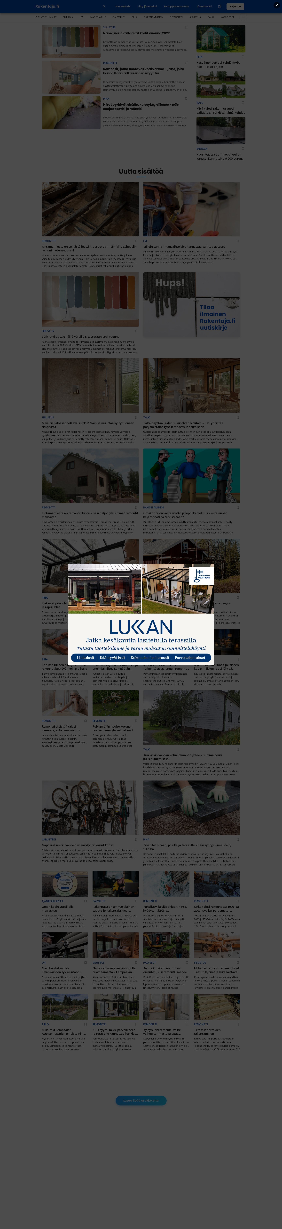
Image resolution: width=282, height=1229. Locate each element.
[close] (277, 5)
